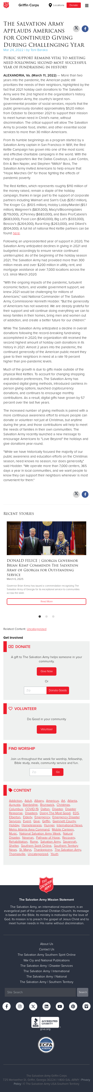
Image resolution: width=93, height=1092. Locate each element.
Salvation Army (50, 842)
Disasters (31, 813)
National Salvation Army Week (39, 833)
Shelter (14, 846)
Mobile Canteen (63, 829)
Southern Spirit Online (36, 846)
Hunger (49, 825)
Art (63, 801)
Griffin (46, 821)
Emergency (42, 817)
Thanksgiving (43, 850)
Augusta (14, 805)
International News (69, 825)
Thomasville (17, 854)
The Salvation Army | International (46, 971)
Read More (47, 601)
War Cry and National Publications (46, 960)
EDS (76, 813)
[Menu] (86, 5)
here (16, 233)
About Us (46, 944)
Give (36, 821)
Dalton (45, 809)
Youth (54, 854)
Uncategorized (36, 629)
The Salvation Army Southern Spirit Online (47, 955)
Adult (28, 801)
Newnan (28, 838)
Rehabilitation (18, 842)
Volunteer (47, 729)
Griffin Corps (29, 5)
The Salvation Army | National (46, 976)
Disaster (57, 809)
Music (13, 833)
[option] (46, 563)
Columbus (16, 809)
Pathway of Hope (48, 838)
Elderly (27, 817)
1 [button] (39, 616)
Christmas (63, 805)
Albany (39, 801)
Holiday (14, 825)
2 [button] (46, 616)
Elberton (15, 817)
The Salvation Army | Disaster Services (46, 966)
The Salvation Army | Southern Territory (46, 982)
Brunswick (47, 805)
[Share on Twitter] (76, 28)
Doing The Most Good (55, 813)
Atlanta (72, 801)
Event (27, 821)
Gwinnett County (64, 821)
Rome (34, 842)
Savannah (70, 842)
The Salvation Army (68, 850)
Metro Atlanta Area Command (29, 829)
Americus (52, 801)
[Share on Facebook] (85, 28)
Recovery (68, 838)
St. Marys (25, 850)
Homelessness (32, 825)
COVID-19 (31, 809)
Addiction (15, 801)
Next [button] (14, 566)
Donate (74, 5)
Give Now (47, 671)
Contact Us (46, 949)
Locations (58, 5)
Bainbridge (30, 805)
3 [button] (53, 616)
